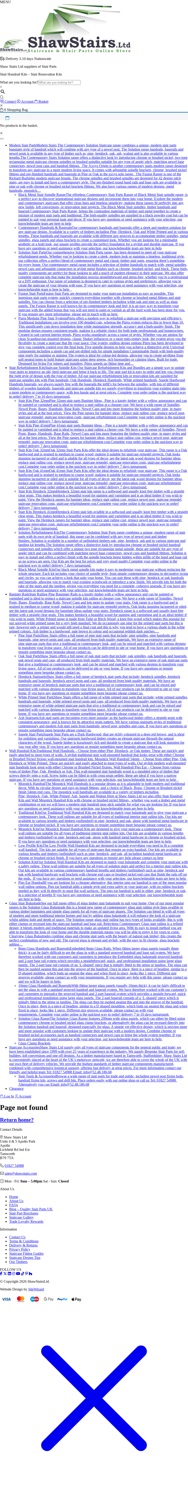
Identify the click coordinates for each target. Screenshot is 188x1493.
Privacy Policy (19, 1249)
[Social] (26, 1274)
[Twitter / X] (5, 1274)
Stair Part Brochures (23, 1213)
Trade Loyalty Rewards (26, 1221)
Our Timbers (18, 1262)
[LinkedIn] (9, 1274)
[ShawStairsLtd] (65, 51)
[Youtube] (18, 1274)
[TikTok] (22, 1274)
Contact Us (17, 1237)
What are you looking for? (19, 82)
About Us (16, 1201)
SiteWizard (36, 1289)
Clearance (16, 1088)
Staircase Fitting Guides (26, 1253)
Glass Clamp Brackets (34, 1043)
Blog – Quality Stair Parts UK (31, 1209)
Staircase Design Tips (24, 1258)
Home (13, 1197)
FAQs (13, 1205)
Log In (8, 1096)
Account (24, 1096)
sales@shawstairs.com (21, 1173)
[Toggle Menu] (2, 138)
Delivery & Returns (23, 1245)
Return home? (17, 1120)
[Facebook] (1, 1274)
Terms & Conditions (24, 1241)
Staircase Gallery (21, 1217)
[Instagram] (13, 1274)
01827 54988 (14, 1166)
